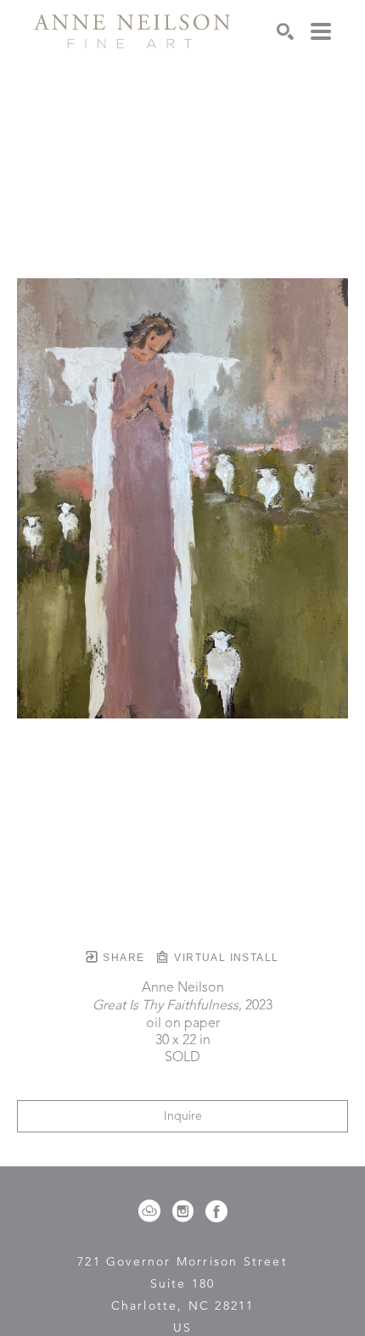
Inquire (183, 1116)
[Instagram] (185, 1211)
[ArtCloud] (152, 1211)
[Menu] (321, 31)
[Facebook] (216, 1211)
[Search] (285, 31)
